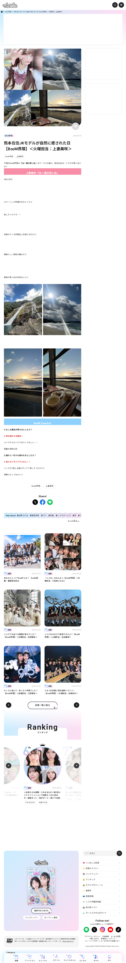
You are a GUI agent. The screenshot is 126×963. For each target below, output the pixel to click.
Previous (8, 765)
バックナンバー (31, 918)
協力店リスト (90, 907)
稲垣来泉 (35, 515)
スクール (56, 960)
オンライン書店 (51, 918)
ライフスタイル (70, 960)
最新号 (87, 891)
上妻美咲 (19, 156)
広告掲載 (105, 936)
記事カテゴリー (91, 868)
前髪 (52, 515)
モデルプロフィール (93, 885)
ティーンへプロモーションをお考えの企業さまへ (102, 941)
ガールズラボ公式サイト (95, 913)
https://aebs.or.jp (68, 941)
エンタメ (82, 961)
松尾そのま (23, 515)
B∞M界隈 (8, 12)
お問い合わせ (94, 939)
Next (76, 765)
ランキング (89, 879)
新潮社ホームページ (108, 939)
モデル (96, 961)
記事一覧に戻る (42, 705)
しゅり (27, 800)
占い (109, 960)
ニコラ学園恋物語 (92, 902)
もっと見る (72, 521)
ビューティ (43, 961)
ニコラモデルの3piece (75, 802)
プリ (45, 515)
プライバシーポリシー (92, 936)
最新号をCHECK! (41, 911)
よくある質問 (115, 936)
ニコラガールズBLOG (42, 800)
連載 (16, 961)
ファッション (30, 961)
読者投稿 (88, 896)
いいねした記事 (91, 863)
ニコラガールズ (64, 515)
